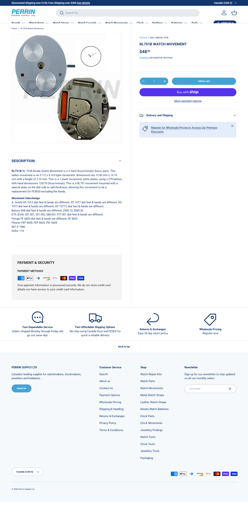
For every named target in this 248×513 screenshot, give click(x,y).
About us (104, 381)
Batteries (177, 23)
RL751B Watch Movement (32, 28)
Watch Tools (148, 437)
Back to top (124, 346)
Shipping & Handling (111, 409)
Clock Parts (147, 416)
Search (103, 374)
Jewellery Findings (151, 430)
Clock (140, 23)
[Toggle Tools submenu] (201, 23)
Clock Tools (147, 444)
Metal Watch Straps (152, 395)
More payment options (188, 101)
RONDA (143, 37)
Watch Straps (61, 23)
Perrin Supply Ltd (26, 489)
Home (14, 28)
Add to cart (204, 81)
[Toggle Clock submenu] (146, 23)
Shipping (143, 57)
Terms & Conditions (111, 430)
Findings (157, 23)
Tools (194, 23)
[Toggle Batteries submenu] (185, 23)
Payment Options (109, 395)
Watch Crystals (87, 23)
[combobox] (128, 13)
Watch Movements (116, 23)
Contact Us (106, 388)
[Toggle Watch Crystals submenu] (99, 23)
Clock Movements (151, 423)
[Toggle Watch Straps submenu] (72, 23)
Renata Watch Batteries (154, 409)
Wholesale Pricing (110, 402)
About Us (21, 388)
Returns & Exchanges (112, 416)
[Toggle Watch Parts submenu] (47, 23)
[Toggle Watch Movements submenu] (131, 23)
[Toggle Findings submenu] (165, 23)
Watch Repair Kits (151, 374)
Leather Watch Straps (153, 402)
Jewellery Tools (149, 451)
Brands (16, 23)
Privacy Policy (107, 423)
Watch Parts (36, 23)
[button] (234, 13)
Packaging (146, 458)
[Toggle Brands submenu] (23, 23)
